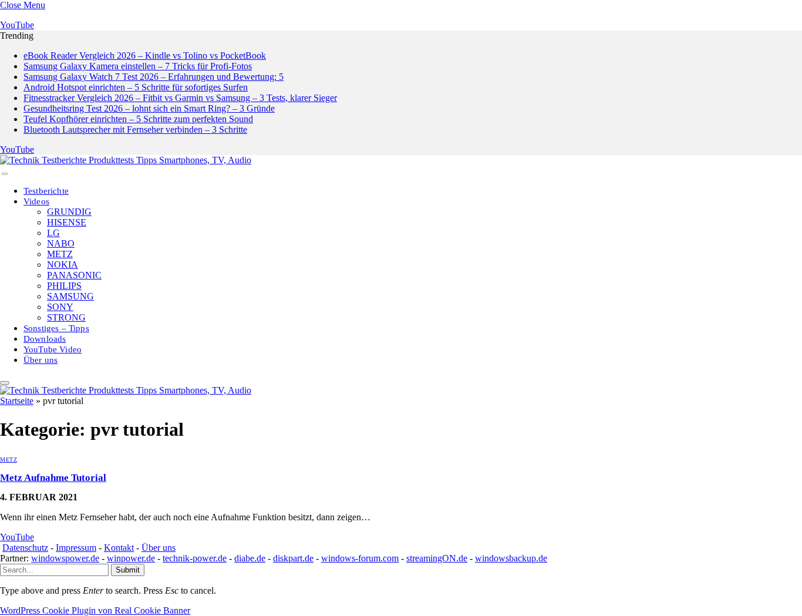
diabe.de (249, 558)
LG (53, 233)
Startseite (16, 401)
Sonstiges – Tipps (56, 328)
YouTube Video (52, 349)
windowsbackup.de (511, 558)
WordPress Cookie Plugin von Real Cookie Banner (95, 610)
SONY (60, 307)
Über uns (40, 360)
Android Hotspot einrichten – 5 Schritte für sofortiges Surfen (135, 87)
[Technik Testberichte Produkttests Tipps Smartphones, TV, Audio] (125, 160)
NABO (61, 243)
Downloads (44, 339)
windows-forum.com (360, 558)
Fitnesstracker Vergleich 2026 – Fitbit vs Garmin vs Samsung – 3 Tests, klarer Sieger (180, 98)
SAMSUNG (70, 296)
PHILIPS (64, 286)
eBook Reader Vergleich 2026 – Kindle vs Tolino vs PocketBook (144, 55)
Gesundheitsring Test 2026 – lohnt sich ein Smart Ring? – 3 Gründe (149, 108)
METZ (60, 254)
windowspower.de (65, 558)
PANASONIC (74, 275)
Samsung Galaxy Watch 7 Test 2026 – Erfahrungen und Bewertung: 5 (153, 77)
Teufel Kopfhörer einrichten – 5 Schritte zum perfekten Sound (138, 119)
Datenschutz (25, 548)
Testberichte (46, 191)
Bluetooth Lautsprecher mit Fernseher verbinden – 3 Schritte (135, 129)
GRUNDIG (69, 212)
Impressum (76, 548)
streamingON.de (436, 558)
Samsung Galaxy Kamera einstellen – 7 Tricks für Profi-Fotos (137, 66)
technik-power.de (195, 558)
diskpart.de (293, 558)
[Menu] (5, 174)
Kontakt (119, 548)
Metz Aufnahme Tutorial (53, 477)
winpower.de (131, 558)
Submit (128, 569)
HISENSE (66, 222)
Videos (36, 201)
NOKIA (62, 265)
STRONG (66, 317)
